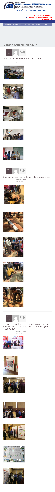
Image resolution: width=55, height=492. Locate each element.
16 (22, 55)
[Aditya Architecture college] (27, 6)
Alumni (24, 24)
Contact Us (46, 24)
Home (6, 22)
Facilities (42, 22)
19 (22, 320)
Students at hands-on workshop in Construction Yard (26, 177)
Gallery (38, 24)
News (22, 63)
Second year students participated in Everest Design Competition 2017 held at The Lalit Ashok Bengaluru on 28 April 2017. (26, 326)
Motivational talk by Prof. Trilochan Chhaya (22, 58)
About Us (12, 22)
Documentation (17, 24)
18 (22, 173)
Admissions (27, 22)
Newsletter (8, 24)
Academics (34, 22)
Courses (19, 22)
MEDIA (29, 24)
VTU (33, 24)
